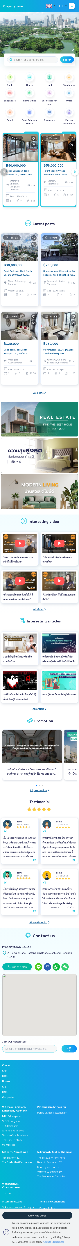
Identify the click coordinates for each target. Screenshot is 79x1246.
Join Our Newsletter (14, 1041)
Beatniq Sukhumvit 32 (49, 1162)
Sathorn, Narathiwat (15, 1151)
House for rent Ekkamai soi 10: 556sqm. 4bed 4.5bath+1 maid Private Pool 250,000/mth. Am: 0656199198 (59, 273)
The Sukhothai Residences (17, 1162)
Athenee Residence (13, 1130)
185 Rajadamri (10, 1125)
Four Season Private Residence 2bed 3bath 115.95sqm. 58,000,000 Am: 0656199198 (58, 172)
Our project (9, 1097)
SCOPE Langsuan (11, 1121)
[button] (73, 34)
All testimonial (38, 922)
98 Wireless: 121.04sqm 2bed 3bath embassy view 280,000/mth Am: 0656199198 (59, 351)
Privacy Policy (47, 1208)
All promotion (38, 790)
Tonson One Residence (15, 1135)
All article (38, 708)
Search (67, 59)
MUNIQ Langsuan (11, 1116)
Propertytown (13, 6)
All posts (38, 392)
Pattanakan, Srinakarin (51, 1106)
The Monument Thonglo (51, 1176)
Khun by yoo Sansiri (48, 1167)
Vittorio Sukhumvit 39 (49, 1171)
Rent (5, 1075)
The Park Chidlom (12, 1139)
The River (7, 1193)
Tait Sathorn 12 (11, 1157)
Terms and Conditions (52, 1201)
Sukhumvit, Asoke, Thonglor (54, 1151)
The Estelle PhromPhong (51, 1157)
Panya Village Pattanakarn (52, 1112)
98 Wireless (8, 1144)
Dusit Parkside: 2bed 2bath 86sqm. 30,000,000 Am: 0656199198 (18, 273)
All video (38, 609)
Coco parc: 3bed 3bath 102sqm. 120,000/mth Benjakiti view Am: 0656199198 (15, 351)
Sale (4, 1070)
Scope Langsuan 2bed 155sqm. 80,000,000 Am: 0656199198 (19, 172)
